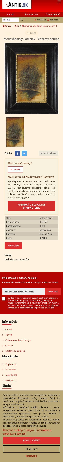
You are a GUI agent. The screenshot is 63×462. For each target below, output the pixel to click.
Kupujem (13, 245)
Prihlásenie (41, 20)
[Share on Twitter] (24, 153)
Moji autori (10, 380)
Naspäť (32, 32)
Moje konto (11, 374)
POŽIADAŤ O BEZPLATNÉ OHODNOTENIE (32, 206)
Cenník (8, 329)
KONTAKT (15, 169)
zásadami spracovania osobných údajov (33, 306)
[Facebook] (17, 153)
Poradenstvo (31, 14)
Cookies (9, 345)
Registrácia (54, 20)
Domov (7, 26)
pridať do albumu (49, 153)
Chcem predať (52, 14)
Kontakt (10, 14)
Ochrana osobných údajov (18, 340)
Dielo (17, 26)
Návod (8, 334)
